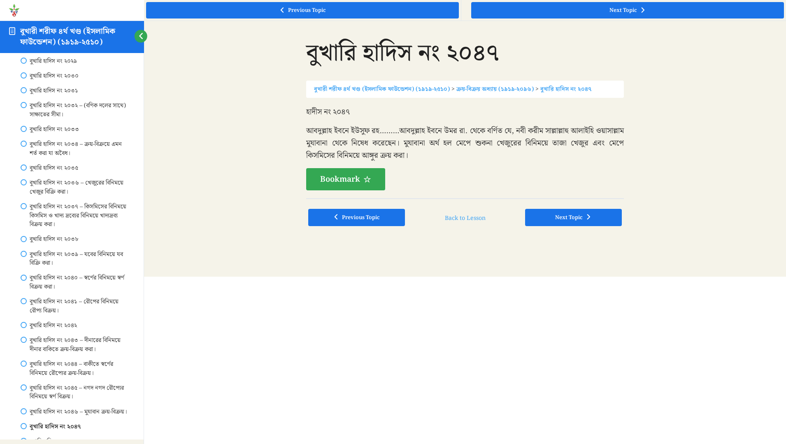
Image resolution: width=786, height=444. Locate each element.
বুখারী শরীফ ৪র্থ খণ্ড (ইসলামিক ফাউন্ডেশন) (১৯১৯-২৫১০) (67, 36)
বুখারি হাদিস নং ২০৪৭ (565, 89)
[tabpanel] (464, 148)
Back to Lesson (465, 218)
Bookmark (340, 179)
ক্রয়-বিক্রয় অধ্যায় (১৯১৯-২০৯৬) (495, 89)
